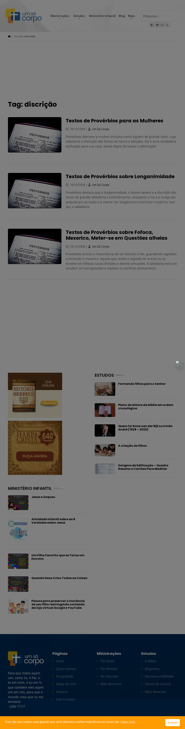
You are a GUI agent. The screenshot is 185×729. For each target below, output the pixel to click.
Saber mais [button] (128, 721)
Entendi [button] (172, 722)
